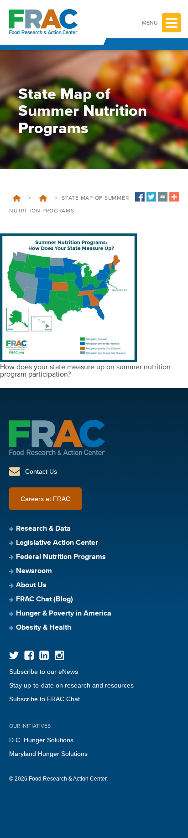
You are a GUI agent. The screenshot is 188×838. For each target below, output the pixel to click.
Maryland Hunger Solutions (48, 753)
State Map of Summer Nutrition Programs (43, 198)
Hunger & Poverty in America (63, 613)
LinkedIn (44, 655)
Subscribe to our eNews (43, 671)
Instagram (59, 655)
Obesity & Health (43, 627)
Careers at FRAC (45, 498)
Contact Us (41, 471)
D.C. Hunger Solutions (41, 740)
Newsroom (34, 571)
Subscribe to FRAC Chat (44, 699)
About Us (31, 585)
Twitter (14, 655)
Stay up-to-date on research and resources (71, 685)
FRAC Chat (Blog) (44, 599)
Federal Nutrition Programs (61, 557)
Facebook (29, 655)
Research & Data (43, 529)
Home (16, 198)
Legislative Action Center (57, 543)
